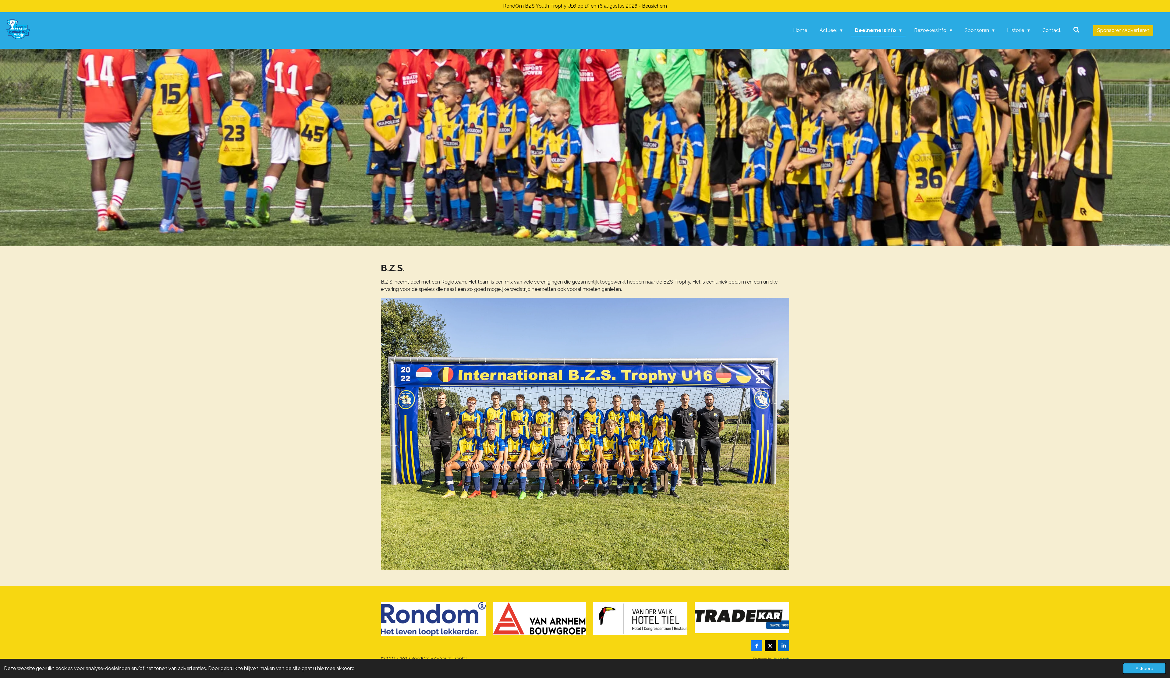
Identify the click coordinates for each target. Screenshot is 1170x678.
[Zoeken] (1076, 29)
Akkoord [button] (1144, 668)
